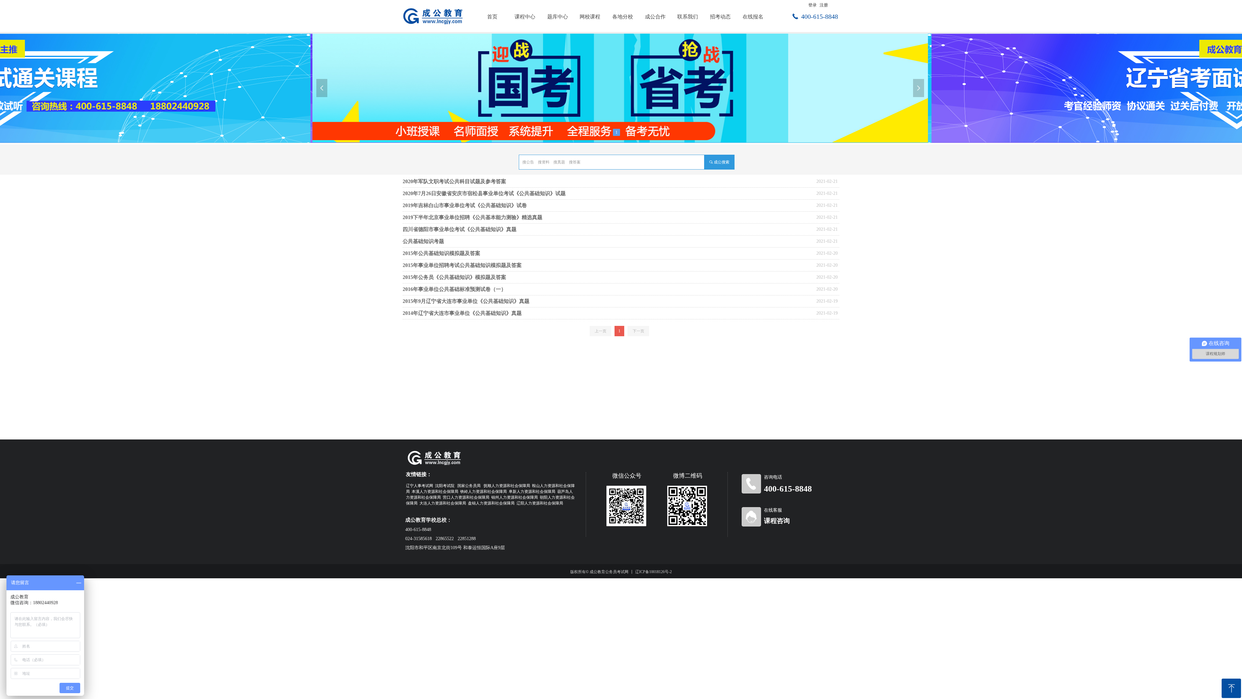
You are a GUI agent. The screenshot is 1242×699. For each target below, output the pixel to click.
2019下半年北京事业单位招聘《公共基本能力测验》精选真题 (472, 217)
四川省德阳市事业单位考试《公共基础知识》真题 (460, 229)
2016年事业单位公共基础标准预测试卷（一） (454, 289)
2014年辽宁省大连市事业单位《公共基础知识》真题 (462, 313)
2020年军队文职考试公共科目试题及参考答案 (454, 181)
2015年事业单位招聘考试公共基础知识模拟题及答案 (462, 265)
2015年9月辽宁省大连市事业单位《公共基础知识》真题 (466, 301)
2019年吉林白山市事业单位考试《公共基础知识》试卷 (465, 205)
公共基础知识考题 (423, 241)
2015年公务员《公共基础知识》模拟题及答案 (454, 277)
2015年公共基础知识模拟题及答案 (441, 253)
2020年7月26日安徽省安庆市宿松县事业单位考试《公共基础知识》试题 (484, 193)
